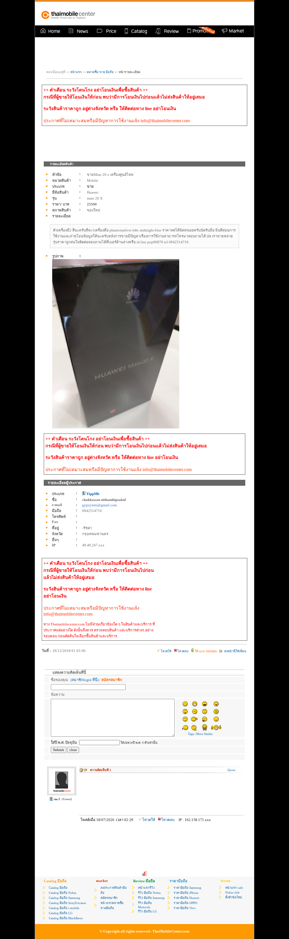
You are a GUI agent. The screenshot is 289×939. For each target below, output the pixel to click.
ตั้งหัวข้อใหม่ (233, 897)
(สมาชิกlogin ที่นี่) (84, 680)
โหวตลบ (183, 651)
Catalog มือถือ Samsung (64, 897)
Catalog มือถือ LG (61, 913)
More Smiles (204, 734)
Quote (231, 770)
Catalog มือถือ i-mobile (64, 908)
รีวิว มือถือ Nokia (149, 892)
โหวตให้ (166, 651)
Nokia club (232, 892)
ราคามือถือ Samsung (187, 887)
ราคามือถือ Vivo (185, 908)
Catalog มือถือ (58, 887)
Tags (191, 734)
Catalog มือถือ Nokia (62, 892)
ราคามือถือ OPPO (185, 903)
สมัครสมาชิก (109, 897)
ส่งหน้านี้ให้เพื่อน (234, 651)
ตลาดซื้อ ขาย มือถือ (101, 72)
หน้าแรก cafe (234, 887)
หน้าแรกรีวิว (146, 887)
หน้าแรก (76, 72)
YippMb (92, 494)
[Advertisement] (182, 13)
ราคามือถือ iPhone (186, 892)
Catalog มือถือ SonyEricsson (67, 903)
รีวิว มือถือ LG (147, 911)
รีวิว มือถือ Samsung (151, 897)
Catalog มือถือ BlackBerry (66, 918)
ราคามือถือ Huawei (186, 897)
